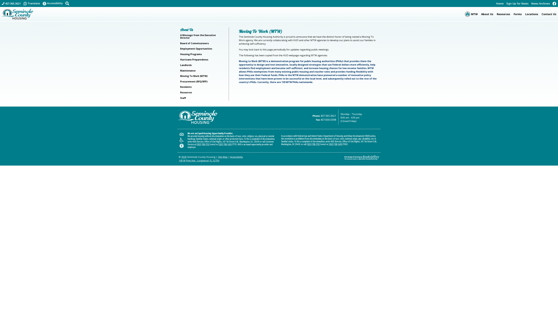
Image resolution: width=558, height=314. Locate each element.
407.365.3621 (328, 115)
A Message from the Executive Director (198, 36)
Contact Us (549, 14)
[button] (67, 3)
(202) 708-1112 (202, 144)
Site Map (223, 157)
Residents (186, 87)
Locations (531, 14)
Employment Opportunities (196, 48)
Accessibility (236, 157)
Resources (503, 14)
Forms (518, 14)
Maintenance (188, 70)
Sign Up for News (517, 3)
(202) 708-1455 (225, 144)
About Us (487, 14)
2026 (184, 157)
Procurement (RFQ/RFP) (194, 81)
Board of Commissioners (194, 43)
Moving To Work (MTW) (194, 76)
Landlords (186, 65)
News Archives (540, 3)
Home (500, 3)
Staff (183, 98)
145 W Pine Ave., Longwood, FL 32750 (199, 160)
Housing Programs (191, 54)
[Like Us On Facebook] (554, 3)
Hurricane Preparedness (194, 59)
